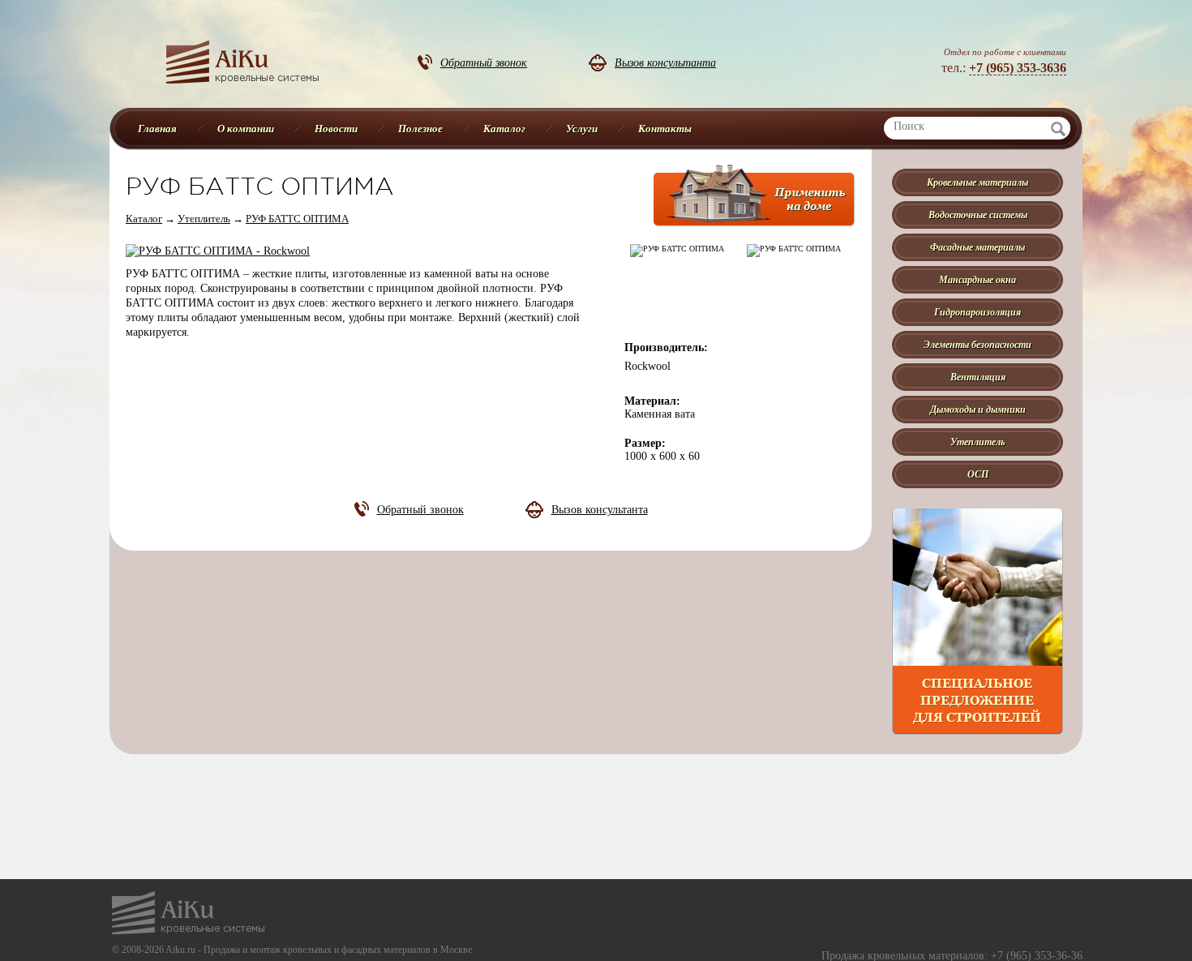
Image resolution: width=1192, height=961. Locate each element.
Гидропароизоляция (977, 312)
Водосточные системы (977, 214)
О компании (245, 128)
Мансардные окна (977, 279)
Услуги (582, 128)
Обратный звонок (483, 62)
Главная (157, 128)
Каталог (504, 128)
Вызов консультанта (665, 62)
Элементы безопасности (977, 344)
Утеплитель (204, 218)
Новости (336, 128)
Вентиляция (977, 377)
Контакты (665, 128)
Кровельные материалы (977, 182)
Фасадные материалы (977, 247)
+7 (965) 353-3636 (1017, 68)
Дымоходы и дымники (978, 409)
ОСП (977, 474)
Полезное (420, 128)
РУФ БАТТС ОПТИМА (297, 218)
